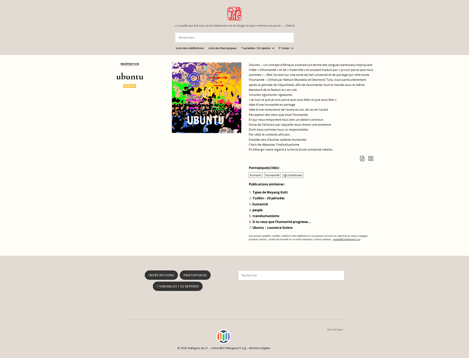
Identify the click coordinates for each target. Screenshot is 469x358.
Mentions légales (259, 348)
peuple (257, 210)
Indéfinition (130, 64)
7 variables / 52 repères (255, 48)
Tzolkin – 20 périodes (268, 198)
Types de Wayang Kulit (270, 192)
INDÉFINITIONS (161, 275)
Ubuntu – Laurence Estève (272, 228)
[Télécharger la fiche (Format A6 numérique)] (362, 158)
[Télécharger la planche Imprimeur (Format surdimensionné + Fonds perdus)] (371, 158)
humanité (272, 175)
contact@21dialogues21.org (346, 239)
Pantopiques (195, 275)
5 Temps (284, 48)
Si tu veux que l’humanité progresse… (281, 222)
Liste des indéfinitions (190, 48)
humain (129, 86)
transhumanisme (265, 216)
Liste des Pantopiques (222, 48)
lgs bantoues (292, 175)
